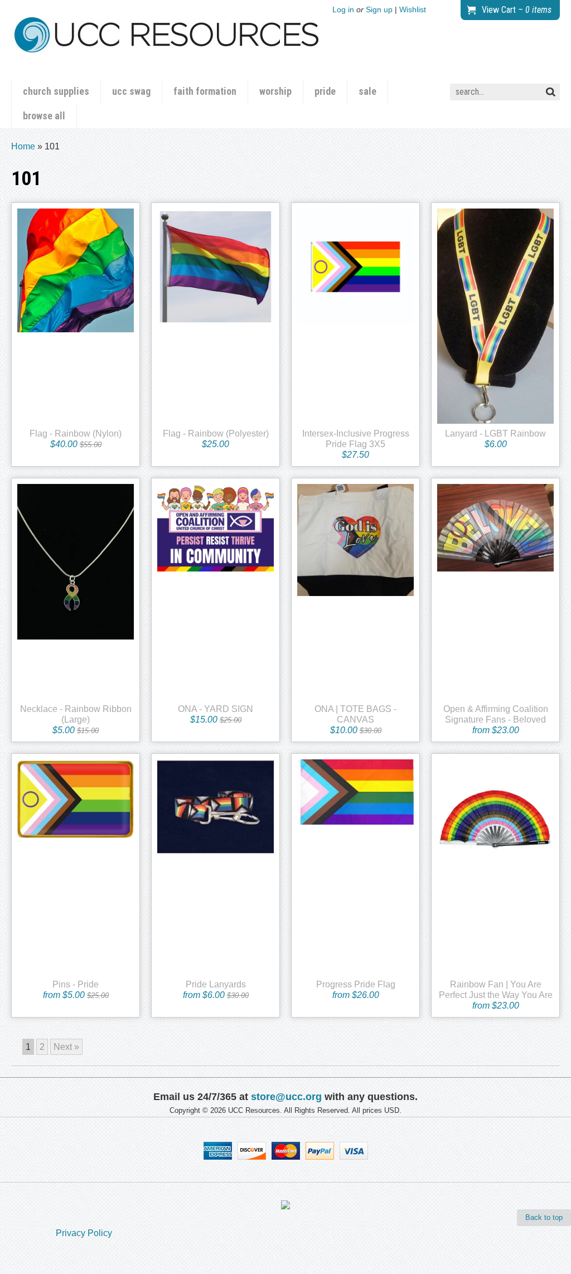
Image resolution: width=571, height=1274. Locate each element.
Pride (325, 91)
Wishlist (412, 10)
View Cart (516, 9)
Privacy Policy (84, 1233)
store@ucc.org (286, 1096)
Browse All (44, 116)
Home (23, 146)
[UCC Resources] (166, 44)
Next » (66, 1047)
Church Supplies (56, 91)
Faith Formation (204, 91)
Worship (275, 91)
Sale (367, 91)
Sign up (379, 10)
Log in (343, 10)
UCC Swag (131, 91)
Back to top (544, 1217)
